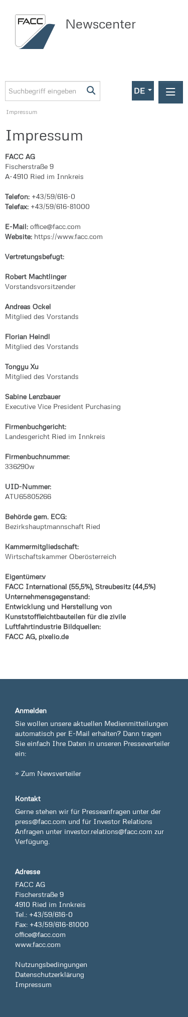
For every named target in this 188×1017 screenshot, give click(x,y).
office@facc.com (40, 934)
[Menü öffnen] (170, 92)
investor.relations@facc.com (108, 831)
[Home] (37, 31)
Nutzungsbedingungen (51, 964)
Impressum (21, 112)
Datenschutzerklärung (49, 974)
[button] (143, 90)
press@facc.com (40, 821)
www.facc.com (38, 944)
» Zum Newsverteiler (48, 773)
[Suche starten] (91, 91)
